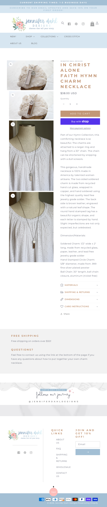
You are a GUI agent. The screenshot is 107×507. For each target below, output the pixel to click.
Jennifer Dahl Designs (66, 503)
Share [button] (67, 314)
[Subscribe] (88, 452)
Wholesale (63, 467)
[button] (28, 36)
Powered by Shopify (88, 503)
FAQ (58, 448)
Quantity (64, 98)
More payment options (80, 128)
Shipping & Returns (62, 457)
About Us (60, 441)
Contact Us (61, 474)
